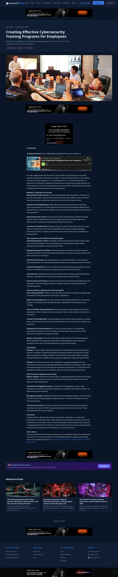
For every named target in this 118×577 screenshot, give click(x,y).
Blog (32, 3)
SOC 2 (35, 558)
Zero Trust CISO (38, 554)
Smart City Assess (11, 551)
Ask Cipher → (104, 466)
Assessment (47, 3)
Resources (57, 3)
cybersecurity (11, 48)
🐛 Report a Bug (93, 554)
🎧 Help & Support (94, 551)
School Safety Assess (12, 558)
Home (26, 3)
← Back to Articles (59, 521)
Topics (38, 3)
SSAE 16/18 (36, 551)
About (74, 3)
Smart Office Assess (12, 554)
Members (66, 3)
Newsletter (98, 3)
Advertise (111, 3)
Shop (62, 551)
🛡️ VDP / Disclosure (94, 558)
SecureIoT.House (65, 554)
